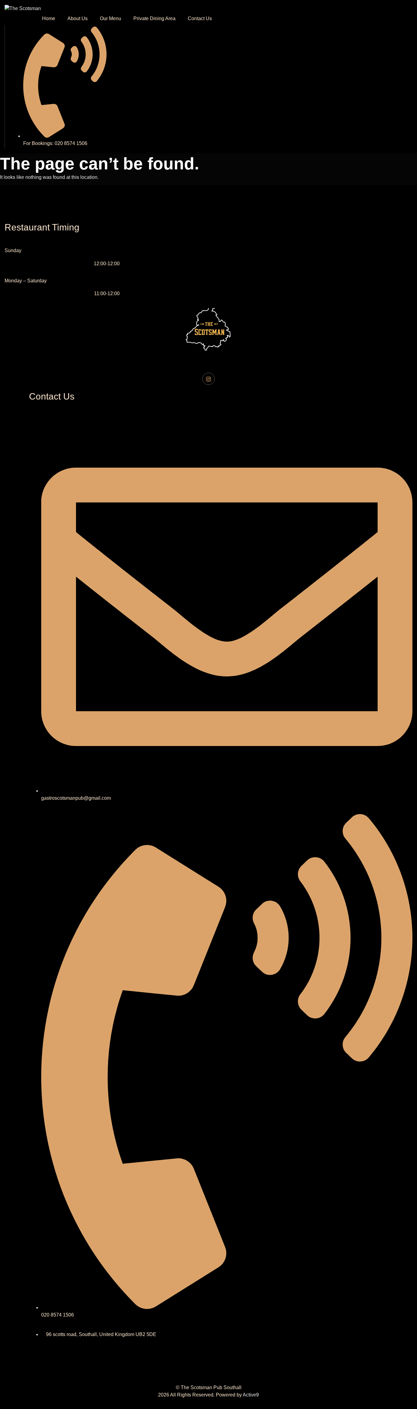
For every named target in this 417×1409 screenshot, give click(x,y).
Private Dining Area (154, 18)
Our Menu (110, 18)
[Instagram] (208, 379)
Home (48, 18)
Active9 (251, 1394)
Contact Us (200, 18)
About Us (77, 18)
